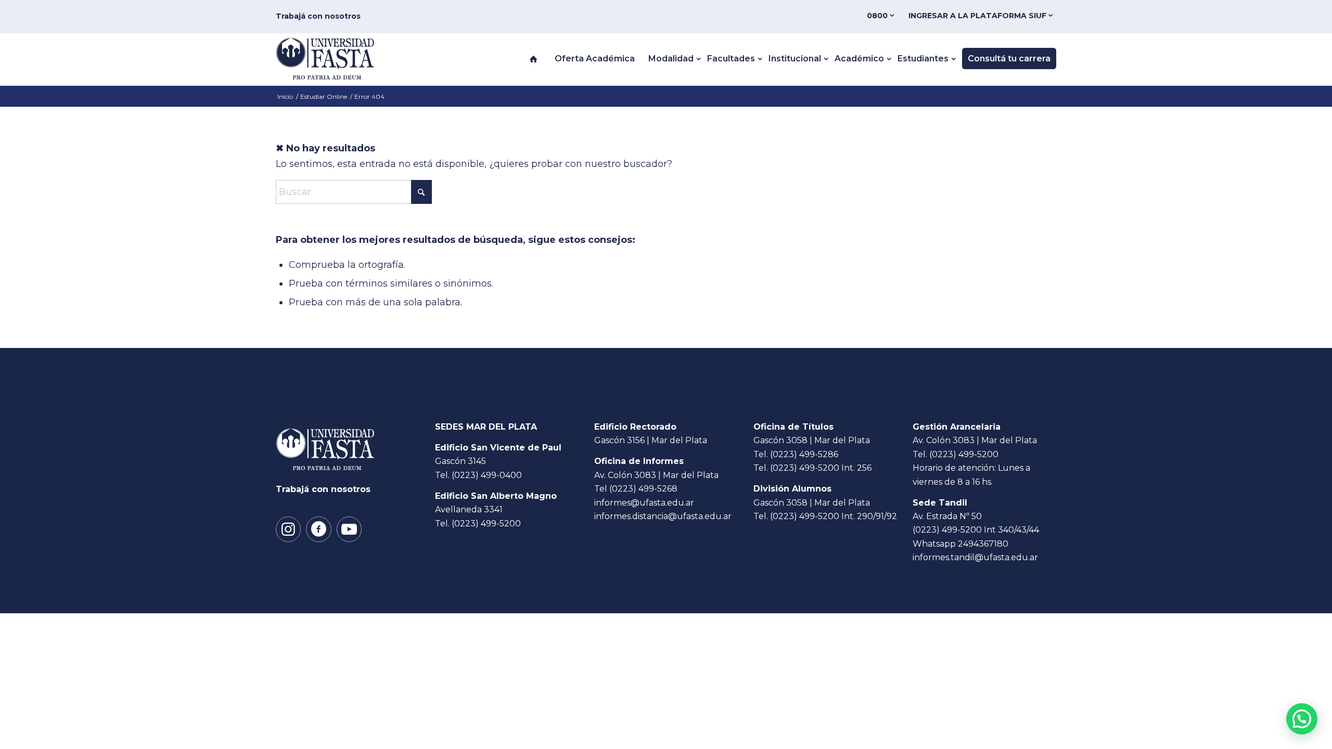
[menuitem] (882, 15)
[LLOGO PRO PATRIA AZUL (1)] (336, 59)
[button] (1301, 718)
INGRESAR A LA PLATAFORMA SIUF (978, 15)
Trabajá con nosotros (318, 16)
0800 (878, 15)
